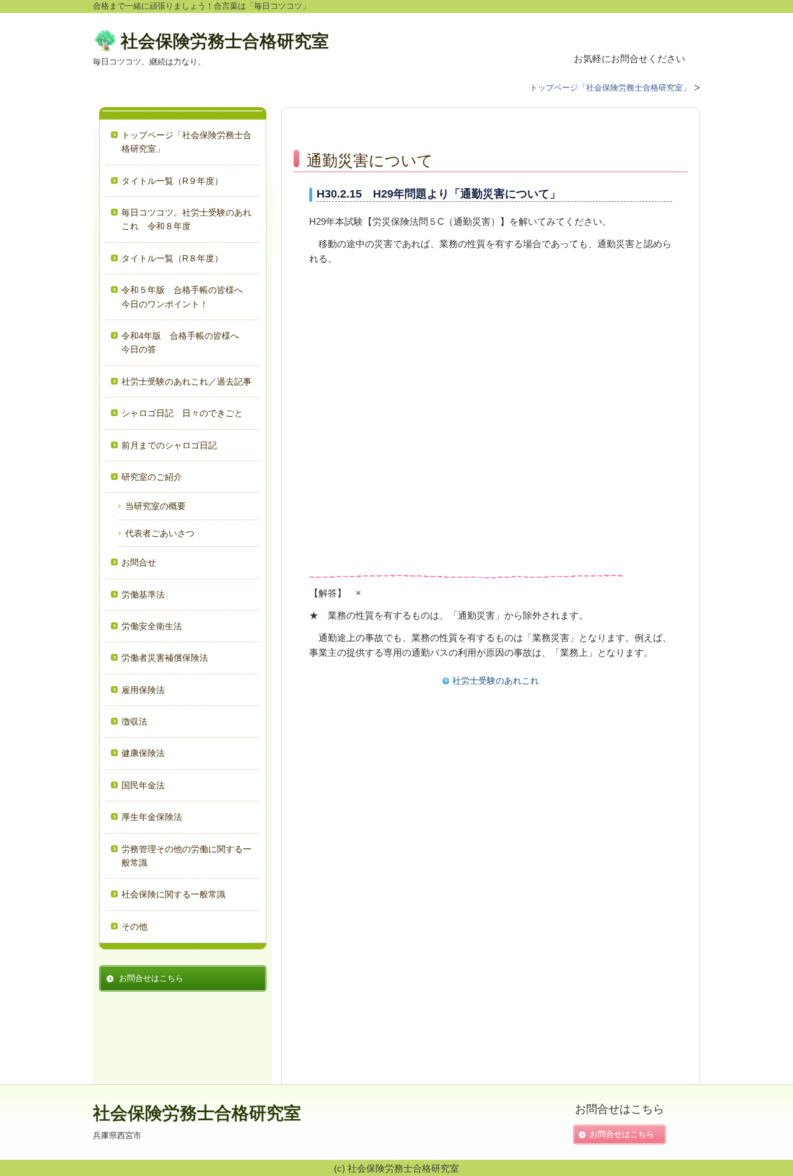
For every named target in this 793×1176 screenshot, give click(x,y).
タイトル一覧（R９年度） (172, 181)
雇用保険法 (143, 690)
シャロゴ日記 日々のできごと (182, 413)
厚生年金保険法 (151, 817)
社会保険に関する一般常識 (173, 894)
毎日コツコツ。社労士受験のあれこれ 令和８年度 (186, 219)
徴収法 (134, 721)
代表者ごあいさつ (160, 533)
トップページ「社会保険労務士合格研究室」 (186, 142)
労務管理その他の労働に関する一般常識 (186, 856)
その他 (134, 926)
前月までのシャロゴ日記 (169, 445)
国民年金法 (143, 785)
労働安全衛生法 (151, 626)
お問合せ (138, 562)
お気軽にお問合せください (629, 58)
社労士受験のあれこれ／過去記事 (187, 381)
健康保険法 (143, 753)
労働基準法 (143, 594)
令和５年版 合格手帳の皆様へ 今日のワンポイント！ (186, 296)
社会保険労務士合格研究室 (225, 41)
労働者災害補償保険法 (164, 658)
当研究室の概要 (155, 506)
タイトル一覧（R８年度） (172, 258)
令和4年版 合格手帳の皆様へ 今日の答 (184, 342)
